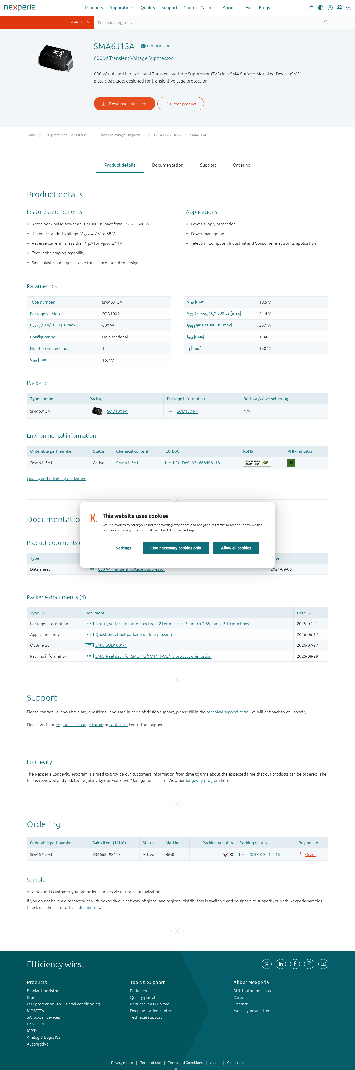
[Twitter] (267, 964)
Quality (148, 7)
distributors (89, 907)
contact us (118, 724)
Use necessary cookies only (176, 547)
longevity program (203, 780)
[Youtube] (323, 964)
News (247, 7)
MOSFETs (35, 1010)
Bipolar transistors (43, 990)
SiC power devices (43, 1017)
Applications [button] (121, 7)
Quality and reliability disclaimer (56, 478)
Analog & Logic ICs (43, 1037)
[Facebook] (295, 964)
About (229, 7)
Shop (189, 7)
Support (169, 7)
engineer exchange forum (79, 724)
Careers (208, 7)
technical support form (227, 711)
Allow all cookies (236, 547)
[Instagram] (309, 964)
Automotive (38, 1044)
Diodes (33, 997)
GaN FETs (35, 1024)
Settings (123, 547)
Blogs (264, 7)
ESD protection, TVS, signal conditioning (63, 1004)
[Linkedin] (281, 964)
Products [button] (94, 7)
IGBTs (32, 1030)
